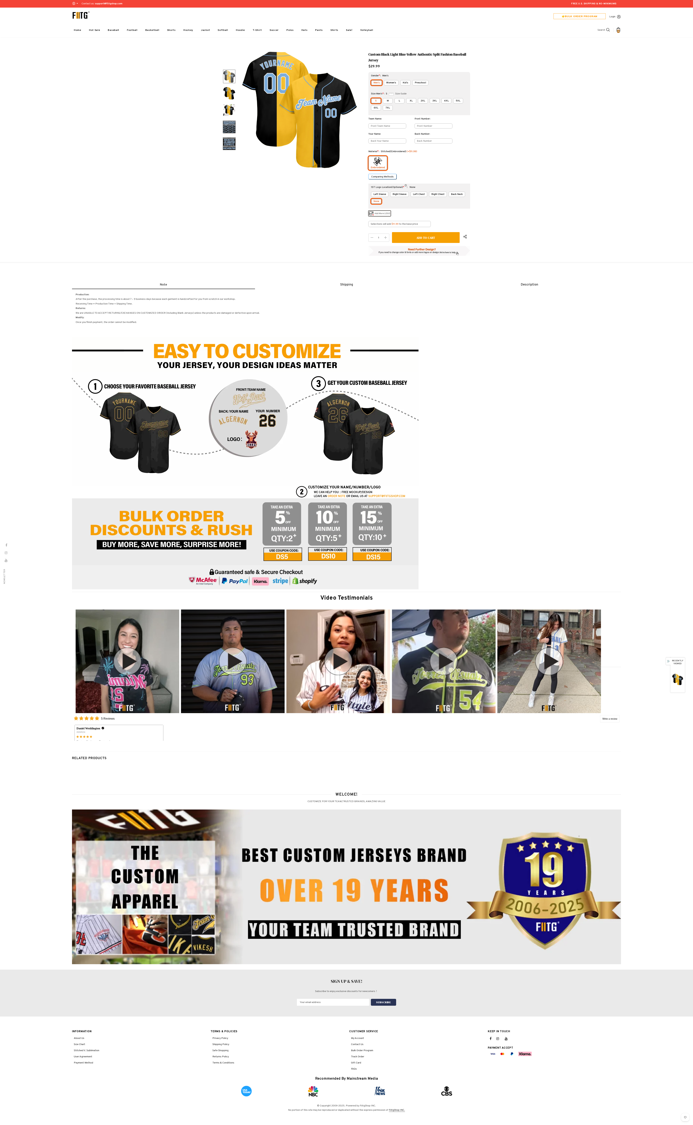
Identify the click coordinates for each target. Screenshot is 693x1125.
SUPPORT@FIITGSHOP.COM (386, 496)
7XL (387, 107)
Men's (376, 82)
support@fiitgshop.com (108, 3)
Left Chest (419, 194)
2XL (423, 100)
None (376, 201)
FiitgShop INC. (397, 1110)
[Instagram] (499, 1038)
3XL (434, 100)
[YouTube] (508, 1038)
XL (411, 100)
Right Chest (437, 194)
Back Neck (457, 194)
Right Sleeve (399, 194)
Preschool (420, 82)
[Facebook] (493, 1038)
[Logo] (81, 15)
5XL (458, 100)
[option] (299, 110)
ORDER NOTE (336, 496)
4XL (446, 100)
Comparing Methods (382, 176)
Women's (391, 82)
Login (612, 16)
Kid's (405, 82)
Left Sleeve (379, 194)
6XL (376, 107)
